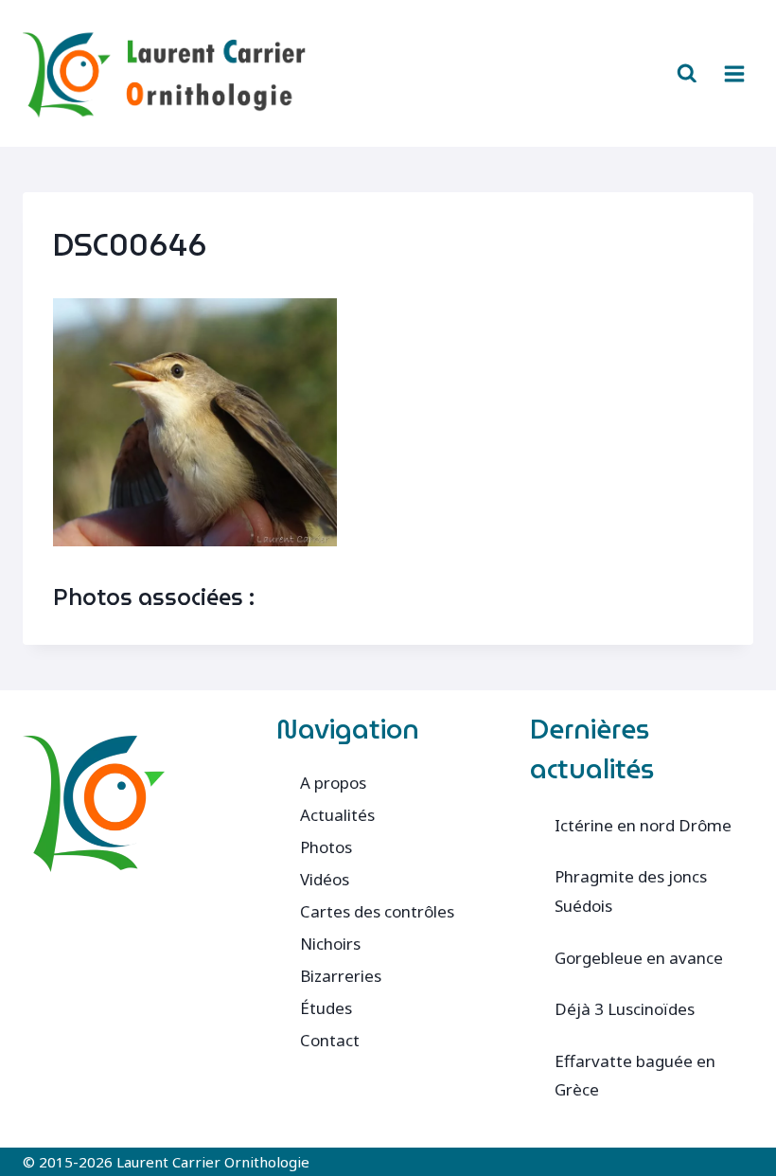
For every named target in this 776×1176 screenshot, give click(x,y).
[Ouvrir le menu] (733, 73)
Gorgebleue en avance (639, 958)
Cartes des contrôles (377, 911)
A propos (333, 782)
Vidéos (324, 879)
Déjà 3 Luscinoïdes (625, 1009)
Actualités (337, 815)
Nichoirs (330, 943)
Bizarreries (340, 976)
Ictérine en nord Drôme (643, 825)
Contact (330, 1040)
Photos (326, 847)
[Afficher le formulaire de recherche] (687, 74)
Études (326, 1008)
